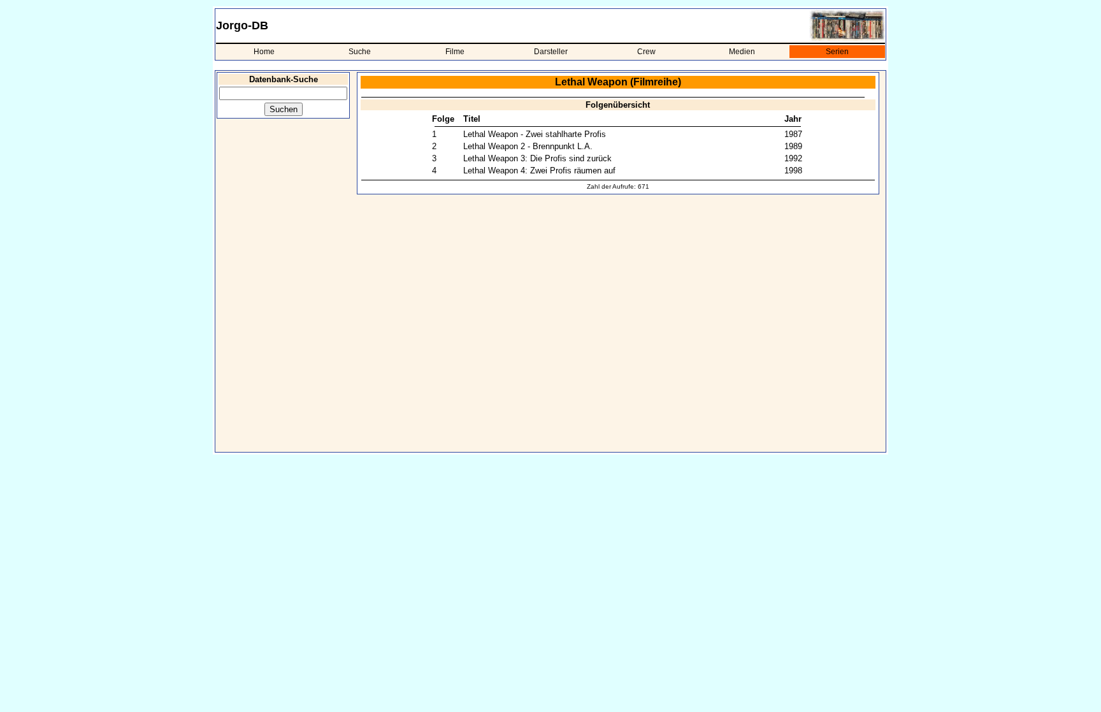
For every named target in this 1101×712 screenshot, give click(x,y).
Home (264, 51)
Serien (837, 51)
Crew (646, 51)
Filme (454, 51)
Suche (360, 51)
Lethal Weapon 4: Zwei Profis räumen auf (539, 170)
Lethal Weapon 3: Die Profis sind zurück (537, 158)
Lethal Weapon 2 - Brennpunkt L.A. (528, 146)
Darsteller (551, 51)
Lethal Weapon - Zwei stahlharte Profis (534, 134)
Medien (742, 51)
